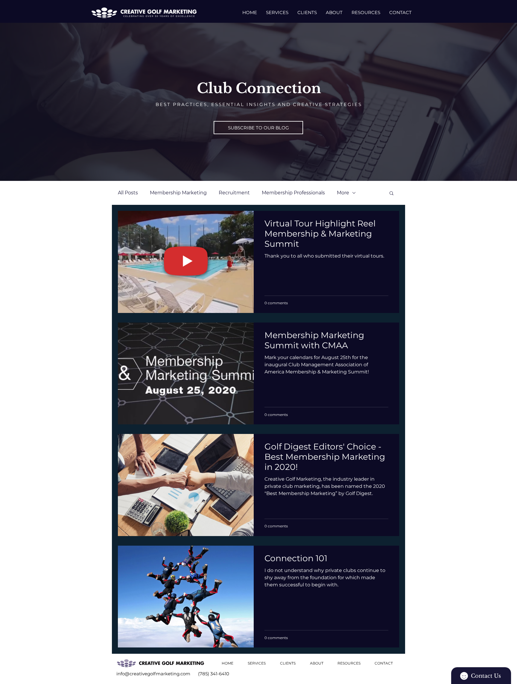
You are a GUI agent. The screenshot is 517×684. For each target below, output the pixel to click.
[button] (258, 127)
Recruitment (234, 193)
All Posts (128, 193)
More (343, 193)
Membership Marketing (178, 193)
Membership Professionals (293, 193)
